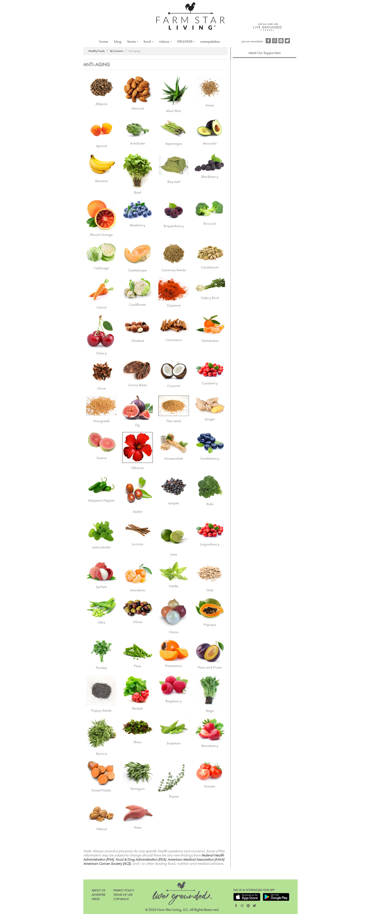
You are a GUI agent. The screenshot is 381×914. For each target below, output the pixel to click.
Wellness (184, 42)
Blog (117, 42)
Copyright (121, 899)
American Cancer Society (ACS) (107, 864)
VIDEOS (164, 42)
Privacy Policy (123, 890)
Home (103, 42)
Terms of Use (123, 895)
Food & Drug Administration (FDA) (140, 860)
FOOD (147, 42)
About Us (98, 890)
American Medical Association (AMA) (196, 860)
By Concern (116, 51)
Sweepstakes (210, 42)
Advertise (99, 895)
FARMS (131, 42)
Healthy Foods (96, 51)
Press (96, 899)
